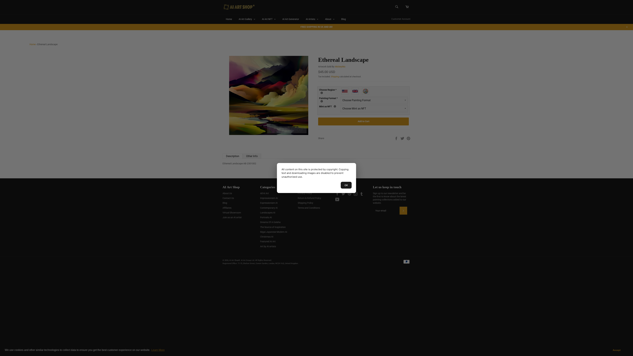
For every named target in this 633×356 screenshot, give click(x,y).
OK (346, 185)
